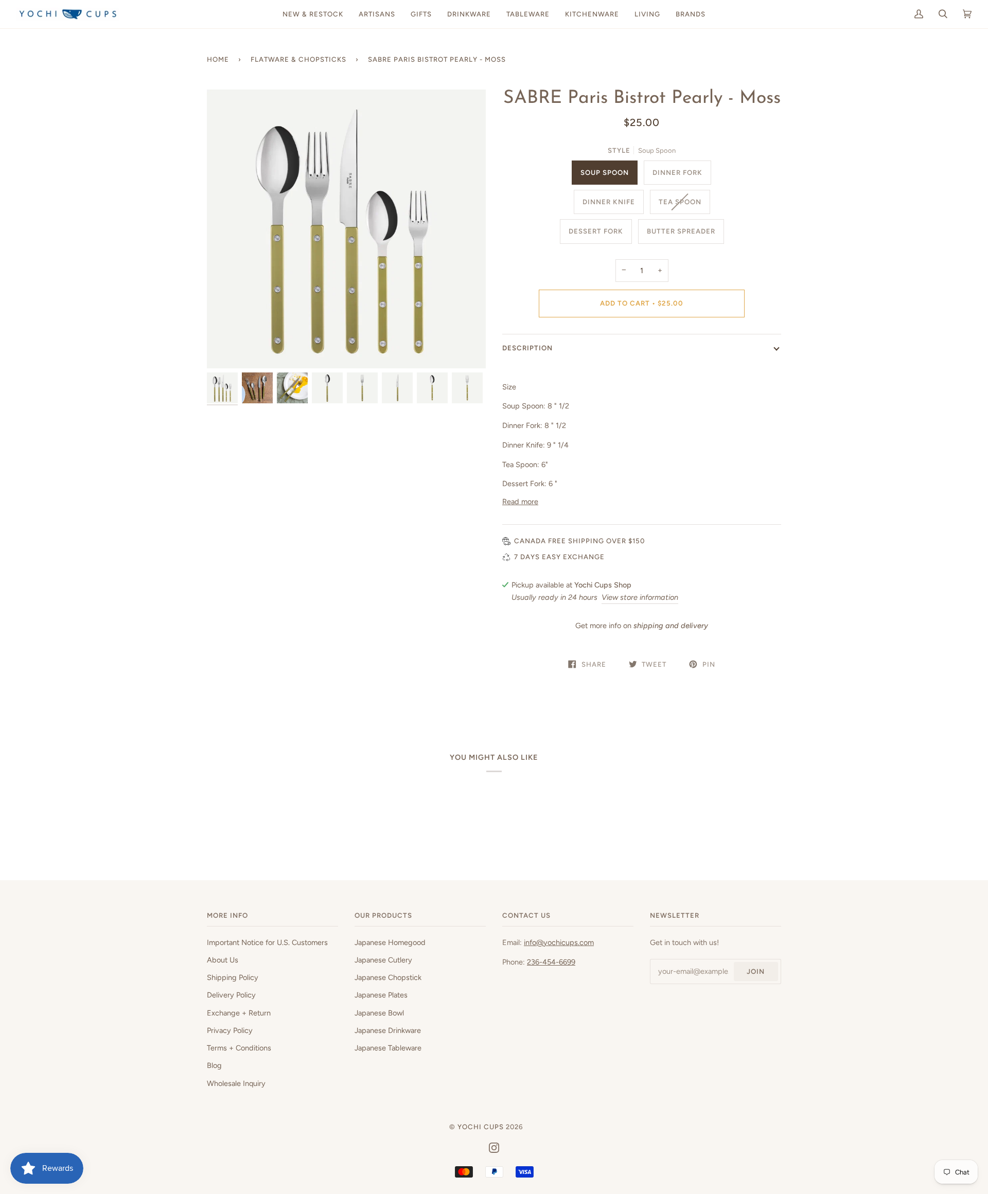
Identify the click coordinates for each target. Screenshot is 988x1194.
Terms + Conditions (239, 1048)
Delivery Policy (231, 995)
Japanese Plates (381, 995)
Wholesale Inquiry (236, 1083)
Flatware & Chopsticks (298, 59)
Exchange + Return (239, 1013)
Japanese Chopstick (388, 977)
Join (756, 971)
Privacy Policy (230, 1030)
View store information (640, 597)
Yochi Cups (480, 1126)
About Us (222, 960)
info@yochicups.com (559, 942)
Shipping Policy (232, 977)
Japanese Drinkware (388, 1030)
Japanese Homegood (390, 942)
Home (218, 59)
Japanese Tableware (388, 1048)
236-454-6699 (551, 962)
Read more (520, 501)
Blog (214, 1065)
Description (527, 348)
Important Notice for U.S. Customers (267, 942)
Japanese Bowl (379, 1013)
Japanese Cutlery (383, 960)
